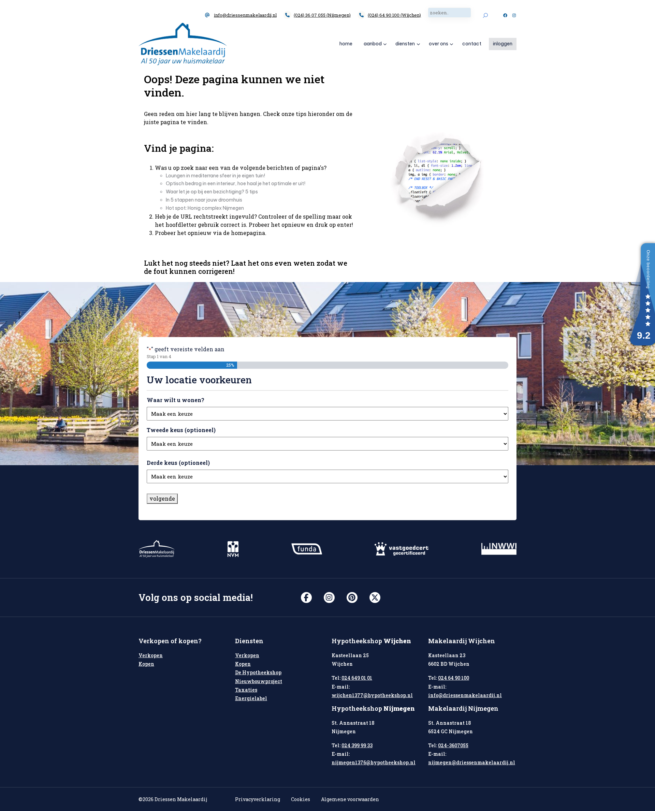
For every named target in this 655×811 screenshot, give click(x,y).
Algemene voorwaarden (350, 799)
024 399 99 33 (357, 745)
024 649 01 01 (356, 678)
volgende (162, 498)
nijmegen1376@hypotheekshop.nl (374, 762)
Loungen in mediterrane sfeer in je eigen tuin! (215, 176)
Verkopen (151, 655)
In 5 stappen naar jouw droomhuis (204, 200)
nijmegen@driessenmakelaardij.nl (471, 762)
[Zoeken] (485, 15)
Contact (471, 44)
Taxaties (246, 690)
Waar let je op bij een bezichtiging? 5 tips (212, 192)
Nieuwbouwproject (258, 681)
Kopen (146, 664)
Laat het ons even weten (273, 263)
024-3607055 (453, 745)
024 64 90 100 (453, 678)
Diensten (405, 44)
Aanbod (373, 44)
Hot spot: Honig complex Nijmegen (205, 208)
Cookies (300, 799)
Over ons (438, 44)
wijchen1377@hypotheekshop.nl (372, 695)
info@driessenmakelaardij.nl (245, 15)
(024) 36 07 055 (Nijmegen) (322, 15)
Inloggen (502, 44)
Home (345, 44)
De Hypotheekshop (258, 672)
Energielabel (251, 698)
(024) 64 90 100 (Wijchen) (394, 15)
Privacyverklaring (257, 799)
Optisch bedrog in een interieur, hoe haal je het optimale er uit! (235, 183)
